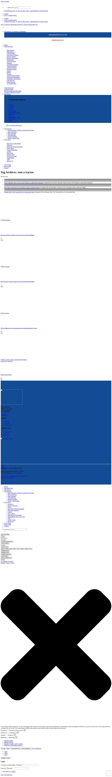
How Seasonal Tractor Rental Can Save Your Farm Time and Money (18, 235)
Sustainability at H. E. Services (16, 517)
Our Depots (7, 94)
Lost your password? (6, 775)
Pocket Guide (11, 520)
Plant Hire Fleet (8, 46)
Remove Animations (6, 558)
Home (6, 45)
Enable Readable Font (7, 541)
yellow (26, 548)
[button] (56, 645)
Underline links (5, 550)
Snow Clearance (12, 132)
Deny (8, 748)
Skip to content (5, 1)
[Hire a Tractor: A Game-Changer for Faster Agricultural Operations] (14, 266)
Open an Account (12, 505)
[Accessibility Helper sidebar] (5, 534)
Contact (14, 15)
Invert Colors (4, 556)
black (2, 548)
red (18, 548)
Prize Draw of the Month (15, 515)
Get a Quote (7, 165)
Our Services (7, 128)
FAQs (9, 507)
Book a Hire (7, 166)
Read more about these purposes (13, 745)
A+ (4, 539)
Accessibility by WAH (7, 561)
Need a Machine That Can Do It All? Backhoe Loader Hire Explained (23, 182)
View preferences (15, 748)
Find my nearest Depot (41, 11)
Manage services (8, 742)
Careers (6, 14)
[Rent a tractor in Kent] (14, 361)
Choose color (4, 547)
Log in (13, 771)
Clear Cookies (4, 543)
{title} (6, 751)
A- (2, 539)
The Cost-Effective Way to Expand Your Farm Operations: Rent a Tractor (19, 328)
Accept (3, 748)
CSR (9, 518)
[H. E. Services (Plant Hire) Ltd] (19, 24)
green (11, 548)
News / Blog (11, 513)
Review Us (11, 521)
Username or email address (11, 765)
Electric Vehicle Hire (13, 138)
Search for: (11, 7)
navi (31, 548)
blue (15, 548)
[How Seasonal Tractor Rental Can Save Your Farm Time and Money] (14, 220)
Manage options (8, 740)
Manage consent (5, 758)
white (7, 548)
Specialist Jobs (12, 135)
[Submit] (8, 9)
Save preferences (26, 748)
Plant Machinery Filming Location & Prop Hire (21, 130)
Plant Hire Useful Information (16, 509)
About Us (10, 504)
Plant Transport (12, 133)
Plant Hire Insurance (13, 510)
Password (6, 768)
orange (22, 548)
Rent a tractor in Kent (6, 374)
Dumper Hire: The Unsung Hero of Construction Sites (19, 192)
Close (2, 536)
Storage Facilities (12, 136)
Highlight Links (5, 552)
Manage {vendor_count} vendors (13, 744)
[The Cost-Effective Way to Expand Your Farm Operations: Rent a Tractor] (14, 313)
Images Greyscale (6, 554)
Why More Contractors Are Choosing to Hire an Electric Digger (22, 187)
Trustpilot (3, 414)
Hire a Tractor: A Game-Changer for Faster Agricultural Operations (17, 281)
